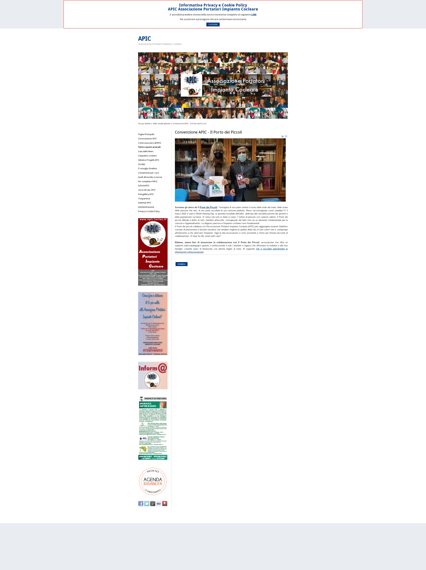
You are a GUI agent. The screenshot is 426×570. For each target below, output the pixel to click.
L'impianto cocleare (147, 155)
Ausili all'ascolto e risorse (150, 177)
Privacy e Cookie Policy (149, 211)
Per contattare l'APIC (148, 181)
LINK (253, 14)
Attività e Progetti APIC (148, 160)
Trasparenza (144, 198)
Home (147, 123)
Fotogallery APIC (146, 194)
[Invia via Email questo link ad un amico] (286, 137)
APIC (144, 38)
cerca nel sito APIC (147, 190)
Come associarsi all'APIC (149, 143)
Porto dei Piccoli (208, 207)
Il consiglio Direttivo (147, 168)
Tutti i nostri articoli (161, 123)
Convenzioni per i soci (148, 173)
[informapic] (153, 388)
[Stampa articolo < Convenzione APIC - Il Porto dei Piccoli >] (282, 137)
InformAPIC (144, 185)
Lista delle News (145, 151)
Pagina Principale (146, 134)
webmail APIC (144, 202)
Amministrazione (146, 207)
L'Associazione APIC (147, 138)
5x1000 (141, 164)
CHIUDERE (213, 24)
